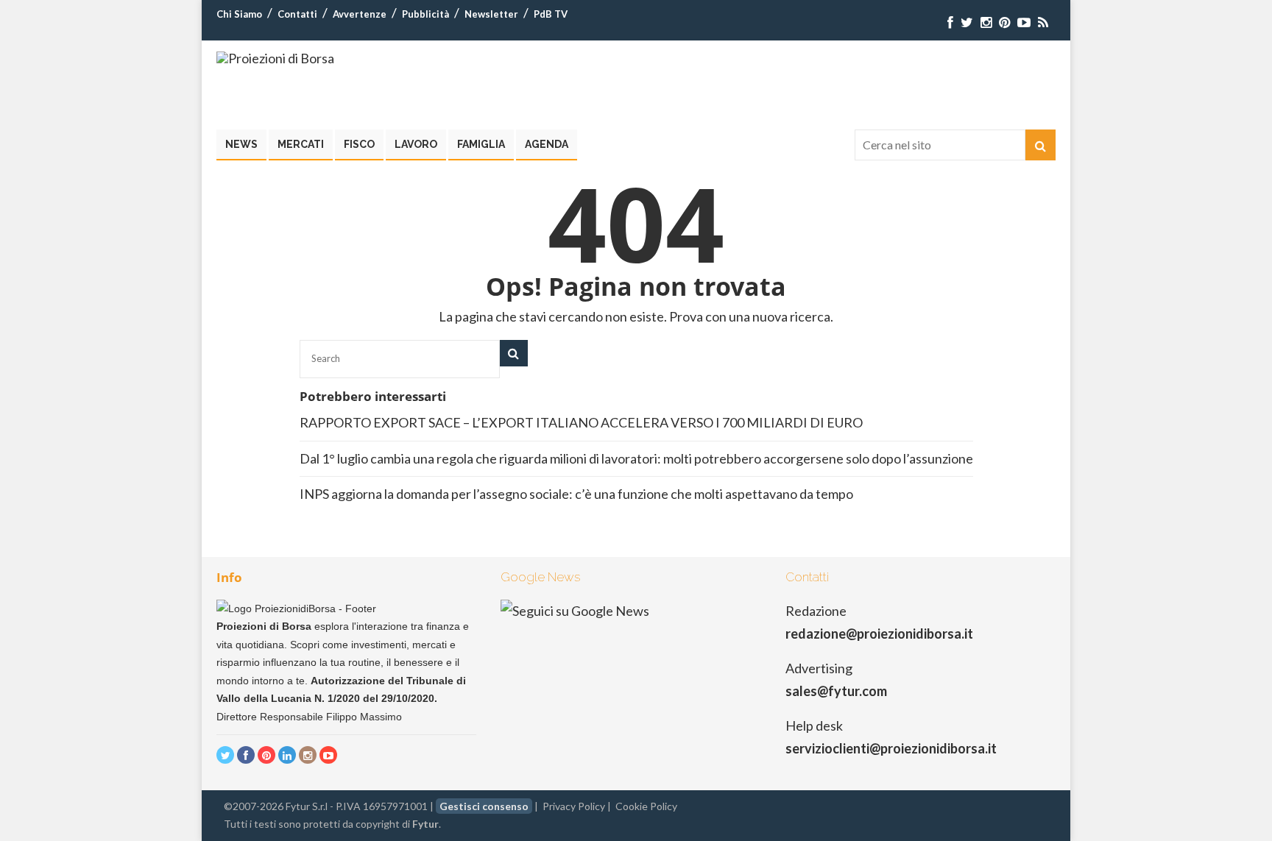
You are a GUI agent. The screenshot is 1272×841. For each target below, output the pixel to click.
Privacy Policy (574, 806)
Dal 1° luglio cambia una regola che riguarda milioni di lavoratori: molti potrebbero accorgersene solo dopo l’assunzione (636, 458)
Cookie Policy (646, 806)
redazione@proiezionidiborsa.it (879, 633)
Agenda (546, 144)
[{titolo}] (950, 22)
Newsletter (491, 14)
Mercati (301, 144)
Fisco (359, 144)
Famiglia (481, 144)
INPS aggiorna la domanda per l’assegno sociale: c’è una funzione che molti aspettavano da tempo (576, 494)
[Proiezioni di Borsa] (275, 58)
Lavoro (416, 144)
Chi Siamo (239, 14)
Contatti (297, 14)
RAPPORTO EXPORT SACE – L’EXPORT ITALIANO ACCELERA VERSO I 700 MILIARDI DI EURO (581, 422)
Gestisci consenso (484, 806)
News (241, 144)
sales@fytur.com (836, 691)
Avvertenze (359, 14)
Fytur (425, 823)
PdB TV (551, 14)
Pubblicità (425, 14)
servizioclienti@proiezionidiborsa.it (891, 748)
